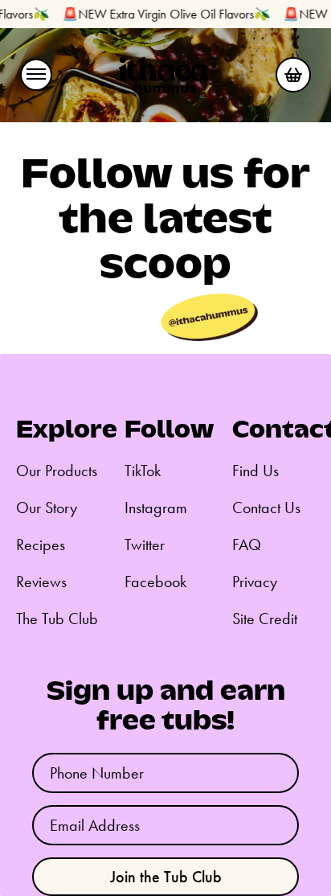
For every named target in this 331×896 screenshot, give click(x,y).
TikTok (143, 470)
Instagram (156, 507)
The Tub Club (57, 618)
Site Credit (264, 618)
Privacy (254, 581)
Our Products (56, 470)
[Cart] (293, 74)
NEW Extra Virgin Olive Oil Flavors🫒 (170, 14)
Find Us (255, 470)
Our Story (46, 507)
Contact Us (266, 507)
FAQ (246, 544)
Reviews (41, 581)
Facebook (155, 581)
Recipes (40, 544)
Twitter (145, 544)
